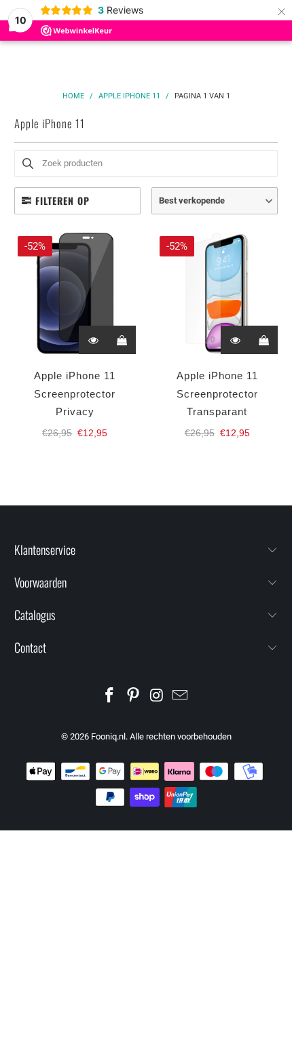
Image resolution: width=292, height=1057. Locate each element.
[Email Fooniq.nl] (180, 696)
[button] (214, 201)
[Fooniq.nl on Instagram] (157, 696)
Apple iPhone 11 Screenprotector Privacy (74, 393)
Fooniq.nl (108, 736)
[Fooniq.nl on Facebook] (110, 696)
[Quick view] (93, 340)
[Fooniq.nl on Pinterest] (134, 696)
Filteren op (62, 200)
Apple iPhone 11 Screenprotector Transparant (217, 393)
